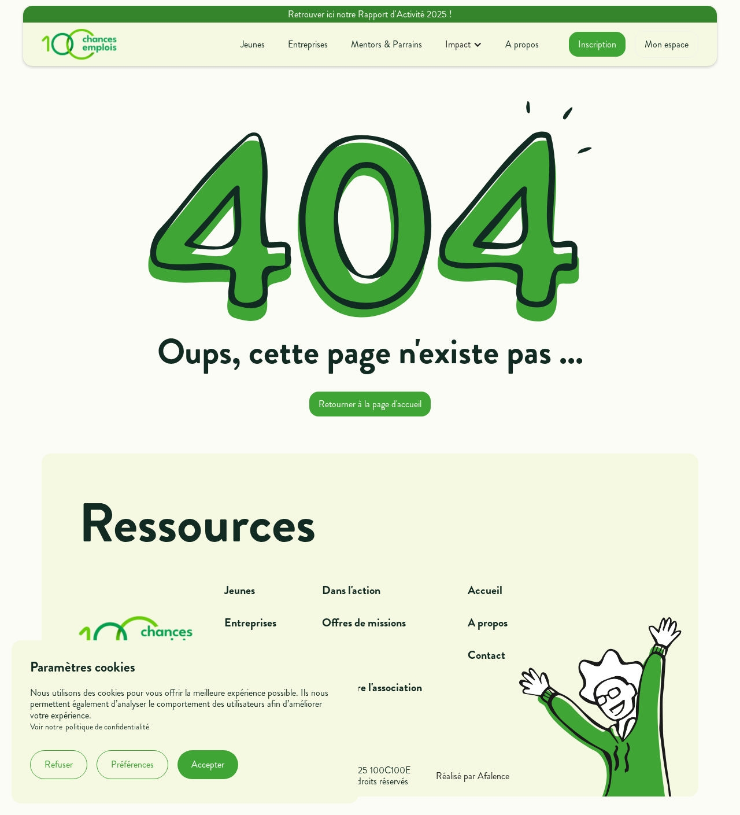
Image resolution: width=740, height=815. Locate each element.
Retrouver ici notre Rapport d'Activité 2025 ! (370, 14)
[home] (79, 44)
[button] (464, 44)
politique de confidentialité (107, 727)
